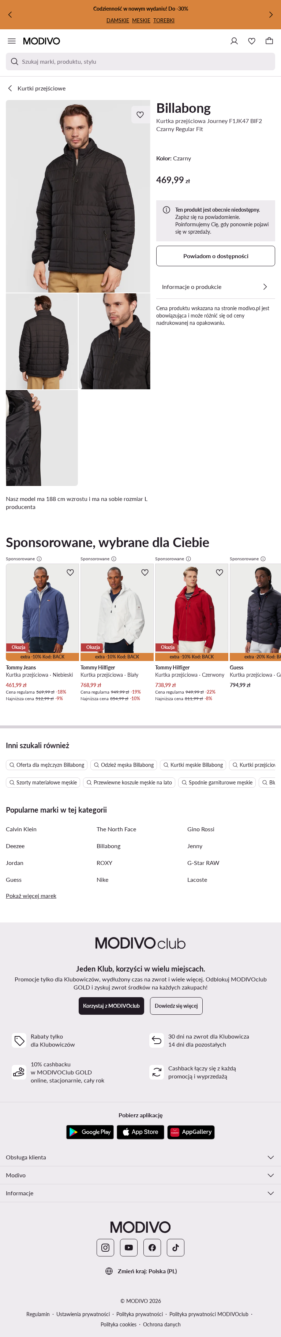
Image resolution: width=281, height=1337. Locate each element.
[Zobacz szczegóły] (265, 287)
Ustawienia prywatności (83, 1314)
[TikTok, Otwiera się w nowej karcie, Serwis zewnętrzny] (175, 1247)
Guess (14, 879)
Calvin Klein (21, 828)
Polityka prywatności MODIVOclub (208, 1314)
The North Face (116, 828)
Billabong (183, 108)
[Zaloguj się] (234, 41)
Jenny (194, 845)
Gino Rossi (200, 828)
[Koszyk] (269, 41)
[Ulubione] (252, 41)
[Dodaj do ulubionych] (140, 114)
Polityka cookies (118, 1324)
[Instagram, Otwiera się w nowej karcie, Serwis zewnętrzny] (105, 1247)
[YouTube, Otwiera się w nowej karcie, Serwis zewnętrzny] (129, 1247)
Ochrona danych (162, 1324)
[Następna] (271, 14)
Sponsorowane (20, 558)
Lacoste (197, 879)
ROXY (104, 862)
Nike (102, 879)
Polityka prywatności (139, 1314)
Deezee (15, 845)
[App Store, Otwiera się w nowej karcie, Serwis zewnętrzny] (140, 1132)
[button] (78, 196)
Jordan (14, 862)
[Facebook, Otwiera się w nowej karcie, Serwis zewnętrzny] (152, 1247)
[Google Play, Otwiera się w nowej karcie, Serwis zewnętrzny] (90, 1132)
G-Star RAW (203, 862)
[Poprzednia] (10, 14)
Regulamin (38, 1314)
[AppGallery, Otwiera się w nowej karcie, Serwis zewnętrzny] (191, 1132)
